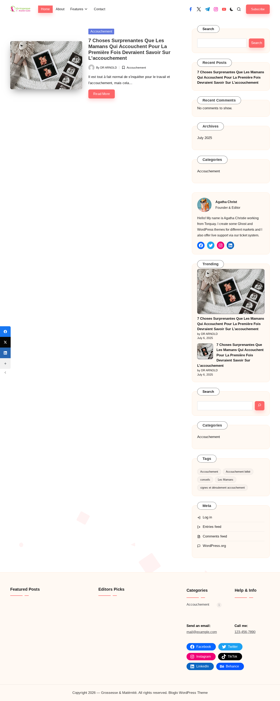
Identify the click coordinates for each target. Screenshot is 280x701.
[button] (258, 9)
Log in (207, 517)
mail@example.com (202, 632)
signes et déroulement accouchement (222, 487)
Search (208, 29)
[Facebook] (5, 331)
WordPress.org (214, 546)
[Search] (259, 405)
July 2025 (204, 138)
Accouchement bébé (238, 471)
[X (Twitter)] (5, 342)
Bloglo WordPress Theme (188, 693)
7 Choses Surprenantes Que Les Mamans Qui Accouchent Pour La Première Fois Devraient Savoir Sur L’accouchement (129, 49)
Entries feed (212, 527)
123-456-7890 (244, 632)
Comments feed (215, 536)
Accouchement (101, 31)
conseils (205, 479)
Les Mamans (225, 479)
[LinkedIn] (5, 353)
